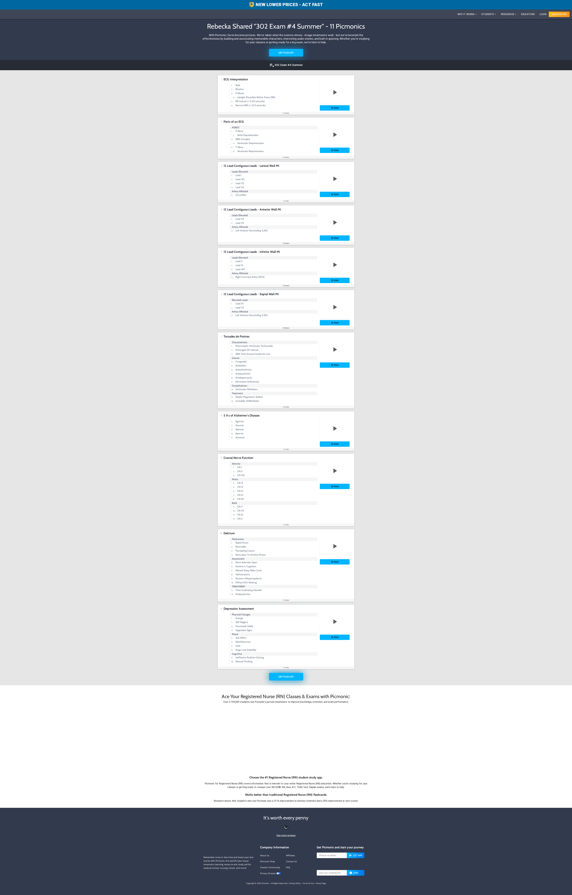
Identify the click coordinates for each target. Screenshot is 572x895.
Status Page (321, 883)
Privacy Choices (268, 873)
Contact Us (291, 861)
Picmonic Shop (267, 861)
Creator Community (270, 867)
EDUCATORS (528, 14)
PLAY (336, 108)
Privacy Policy (295, 883)
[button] (286, 739)
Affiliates (290, 855)
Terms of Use (308, 883)
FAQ (288, 867)
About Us (264, 855)
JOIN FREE (559, 14)
